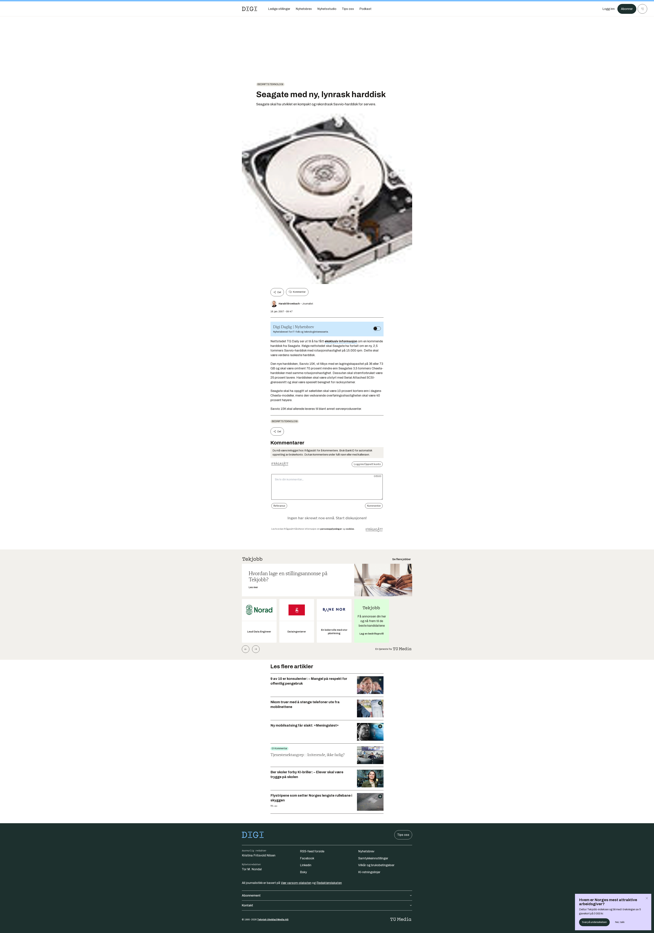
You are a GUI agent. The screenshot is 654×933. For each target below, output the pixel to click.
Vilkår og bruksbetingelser (376, 865)
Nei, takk (620, 922)
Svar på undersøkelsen (594, 922)
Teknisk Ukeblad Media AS (273, 919)
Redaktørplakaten (329, 883)
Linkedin (305, 865)
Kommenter (299, 292)
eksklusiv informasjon (341, 341)
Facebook (307, 858)
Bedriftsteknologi (270, 84)
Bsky (303, 872)
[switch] (377, 328)
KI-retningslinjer (369, 872)
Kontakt (247, 905)
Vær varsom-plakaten (296, 883)
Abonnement (251, 895)
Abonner (627, 9)
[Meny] (642, 9)
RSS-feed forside (312, 851)
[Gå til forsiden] (249, 9)
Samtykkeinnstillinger (373, 858)
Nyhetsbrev (366, 851)
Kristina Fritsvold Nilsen (258, 855)
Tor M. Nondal (252, 869)
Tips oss (403, 835)
